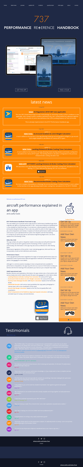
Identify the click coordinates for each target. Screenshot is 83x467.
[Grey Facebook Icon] (39, 439)
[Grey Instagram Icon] (44, 439)
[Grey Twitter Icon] (41, 439)
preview (15, 260)
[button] (9, 346)
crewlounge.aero (41, 350)
